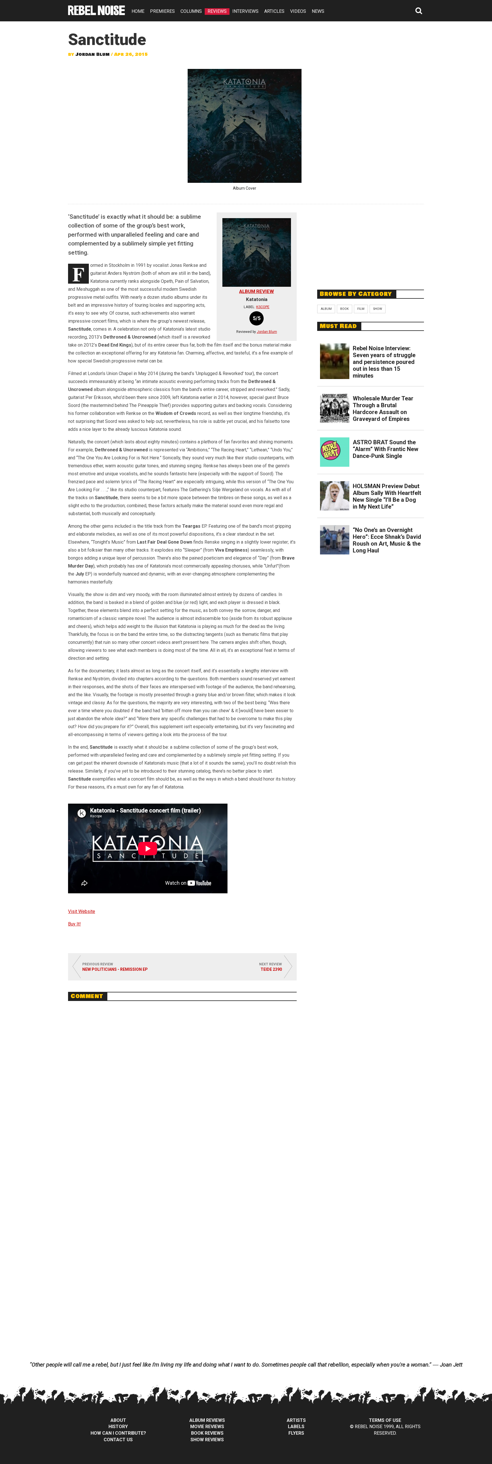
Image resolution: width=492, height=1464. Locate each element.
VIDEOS (298, 11)
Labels (296, 1426)
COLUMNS (191, 11)
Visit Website (81, 911)
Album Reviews (207, 1420)
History (118, 1426)
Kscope (262, 307)
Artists (296, 1420)
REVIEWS (217, 11)
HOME (138, 11)
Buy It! (74, 924)
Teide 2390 (271, 969)
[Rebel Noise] (96, 13)
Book (344, 309)
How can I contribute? (118, 1433)
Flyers (296, 1433)
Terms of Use (385, 1420)
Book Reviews (207, 1433)
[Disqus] (182, 1083)
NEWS (318, 11)
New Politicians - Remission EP (115, 969)
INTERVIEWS (245, 11)
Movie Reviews (207, 1426)
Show (377, 309)
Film (360, 309)
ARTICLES (274, 11)
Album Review (256, 291)
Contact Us (118, 1439)
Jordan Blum (92, 54)
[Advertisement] (370, 243)
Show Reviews (207, 1439)
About (118, 1420)
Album (326, 309)
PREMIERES (162, 11)
